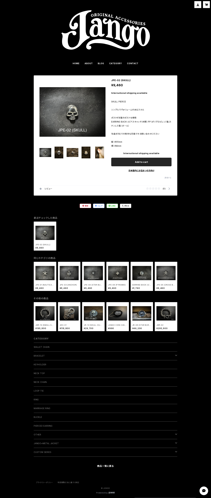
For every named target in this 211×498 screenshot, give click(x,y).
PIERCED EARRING (43, 426)
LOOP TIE (39, 391)
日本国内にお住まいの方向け (141, 170)
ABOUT (89, 63)
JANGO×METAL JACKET (46, 443)
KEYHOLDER (40, 364)
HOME (76, 63)
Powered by (102, 493)
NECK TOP (39, 373)
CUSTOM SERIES (42, 452)
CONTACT (132, 63)
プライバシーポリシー (44, 482)
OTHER (37, 434)
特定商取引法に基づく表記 (68, 482)
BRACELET (39, 356)
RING (36, 399)
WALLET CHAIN (42, 347)
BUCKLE (38, 417)
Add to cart (141, 162)
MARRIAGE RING (42, 408)
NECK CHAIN (40, 382)
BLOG (101, 63)
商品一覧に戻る (105, 466)
